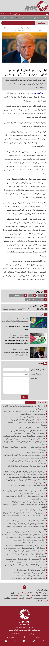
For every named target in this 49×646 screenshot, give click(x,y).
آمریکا (38, 592)
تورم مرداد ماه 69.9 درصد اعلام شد (33, 414)
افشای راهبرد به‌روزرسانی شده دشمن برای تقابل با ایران (26, 438)
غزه (45, 601)
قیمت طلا (35, 595)
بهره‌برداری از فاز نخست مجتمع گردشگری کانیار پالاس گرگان (24, 512)
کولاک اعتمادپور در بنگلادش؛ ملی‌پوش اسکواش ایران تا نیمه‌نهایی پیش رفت (26, 481)
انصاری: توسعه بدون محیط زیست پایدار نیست (29, 458)
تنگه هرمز (29, 592)
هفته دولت (13, 595)
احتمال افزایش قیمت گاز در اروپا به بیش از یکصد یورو (26, 531)
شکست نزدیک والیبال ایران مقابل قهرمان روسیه (28, 419)
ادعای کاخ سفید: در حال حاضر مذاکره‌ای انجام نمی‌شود (26, 559)
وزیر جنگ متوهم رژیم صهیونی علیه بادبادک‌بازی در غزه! (26, 545)
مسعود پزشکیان (10, 598)
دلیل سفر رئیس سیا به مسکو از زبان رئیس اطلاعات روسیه (25, 561)
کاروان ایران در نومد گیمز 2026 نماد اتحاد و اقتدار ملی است (24, 411)
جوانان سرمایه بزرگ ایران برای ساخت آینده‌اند (29, 572)
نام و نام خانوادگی (37, 369)
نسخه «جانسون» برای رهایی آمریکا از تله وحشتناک (27, 523)
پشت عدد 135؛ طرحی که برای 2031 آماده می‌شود (28, 430)
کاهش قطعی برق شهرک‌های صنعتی (32, 509)
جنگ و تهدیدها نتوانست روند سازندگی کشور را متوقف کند (25, 455)
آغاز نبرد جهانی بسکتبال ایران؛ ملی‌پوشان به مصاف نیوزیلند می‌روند (25, 443)
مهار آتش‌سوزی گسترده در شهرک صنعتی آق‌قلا (29, 501)
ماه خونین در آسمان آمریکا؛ (36, 452)
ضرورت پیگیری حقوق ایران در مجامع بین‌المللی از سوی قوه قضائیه (25, 506)
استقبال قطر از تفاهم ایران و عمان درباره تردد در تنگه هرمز (25, 548)
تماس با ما (10, 637)
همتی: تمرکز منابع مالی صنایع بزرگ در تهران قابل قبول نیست (27, 467)
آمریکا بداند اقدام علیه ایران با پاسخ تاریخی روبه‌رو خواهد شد (24, 474)
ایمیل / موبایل (36, 374)
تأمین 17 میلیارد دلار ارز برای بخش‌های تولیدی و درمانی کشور (26, 487)
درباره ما (38, 637)
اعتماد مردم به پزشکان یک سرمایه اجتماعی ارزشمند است (25, 417)
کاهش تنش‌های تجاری (35, 299)
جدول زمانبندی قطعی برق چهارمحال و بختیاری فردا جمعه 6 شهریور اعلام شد (25, 448)
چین (31, 295)
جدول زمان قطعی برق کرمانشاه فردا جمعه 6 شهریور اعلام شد (24, 534)
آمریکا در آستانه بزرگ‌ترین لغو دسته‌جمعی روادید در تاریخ (25, 471)
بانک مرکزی (24, 595)
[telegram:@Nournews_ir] (24, 641)
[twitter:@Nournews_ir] (34, 641)
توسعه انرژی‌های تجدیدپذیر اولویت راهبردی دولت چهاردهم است (25, 517)
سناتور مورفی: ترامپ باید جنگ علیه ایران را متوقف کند (26, 520)
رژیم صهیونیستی (40, 598)
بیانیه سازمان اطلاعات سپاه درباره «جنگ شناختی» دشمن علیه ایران (26, 566)
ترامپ (41, 295)
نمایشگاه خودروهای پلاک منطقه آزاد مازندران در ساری (26, 477)
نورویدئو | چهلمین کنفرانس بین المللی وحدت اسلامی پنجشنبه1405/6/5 (27, 555)
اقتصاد (28, 598)
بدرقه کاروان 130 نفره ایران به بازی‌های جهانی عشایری (26, 537)
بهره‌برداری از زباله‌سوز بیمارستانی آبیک (32, 493)
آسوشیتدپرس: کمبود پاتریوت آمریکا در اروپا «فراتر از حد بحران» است (26, 462)
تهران (12, 592)
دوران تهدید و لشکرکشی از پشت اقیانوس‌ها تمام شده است (24, 436)
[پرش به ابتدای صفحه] (24, 587)
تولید (21, 598)
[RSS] (15, 641)
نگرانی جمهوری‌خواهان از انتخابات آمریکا (31, 570)
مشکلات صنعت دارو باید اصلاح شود (32, 542)
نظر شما (34, 378)
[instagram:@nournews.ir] (43, 641)
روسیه (44, 595)
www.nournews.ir (24, 634)
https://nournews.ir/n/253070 (14, 309)
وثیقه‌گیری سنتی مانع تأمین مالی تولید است (30, 540)
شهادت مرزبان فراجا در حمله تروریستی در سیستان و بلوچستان (27, 424)
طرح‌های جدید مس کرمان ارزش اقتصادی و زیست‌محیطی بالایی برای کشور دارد (26, 498)
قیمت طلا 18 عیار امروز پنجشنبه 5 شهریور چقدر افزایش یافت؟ (26, 528)
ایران (44, 592)
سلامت (38, 601)
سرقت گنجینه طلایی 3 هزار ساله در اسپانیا (30, 575)
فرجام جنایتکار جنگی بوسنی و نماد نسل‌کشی (30, 433)
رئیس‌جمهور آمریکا (16, 295)
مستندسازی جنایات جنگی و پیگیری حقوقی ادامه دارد (27, 550)
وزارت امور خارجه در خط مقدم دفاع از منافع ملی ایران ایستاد (24, 490)
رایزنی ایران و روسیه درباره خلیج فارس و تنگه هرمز (28, 578)
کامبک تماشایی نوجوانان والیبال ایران (32, 427)
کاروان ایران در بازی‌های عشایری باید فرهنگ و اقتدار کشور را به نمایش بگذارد (25, 407)
